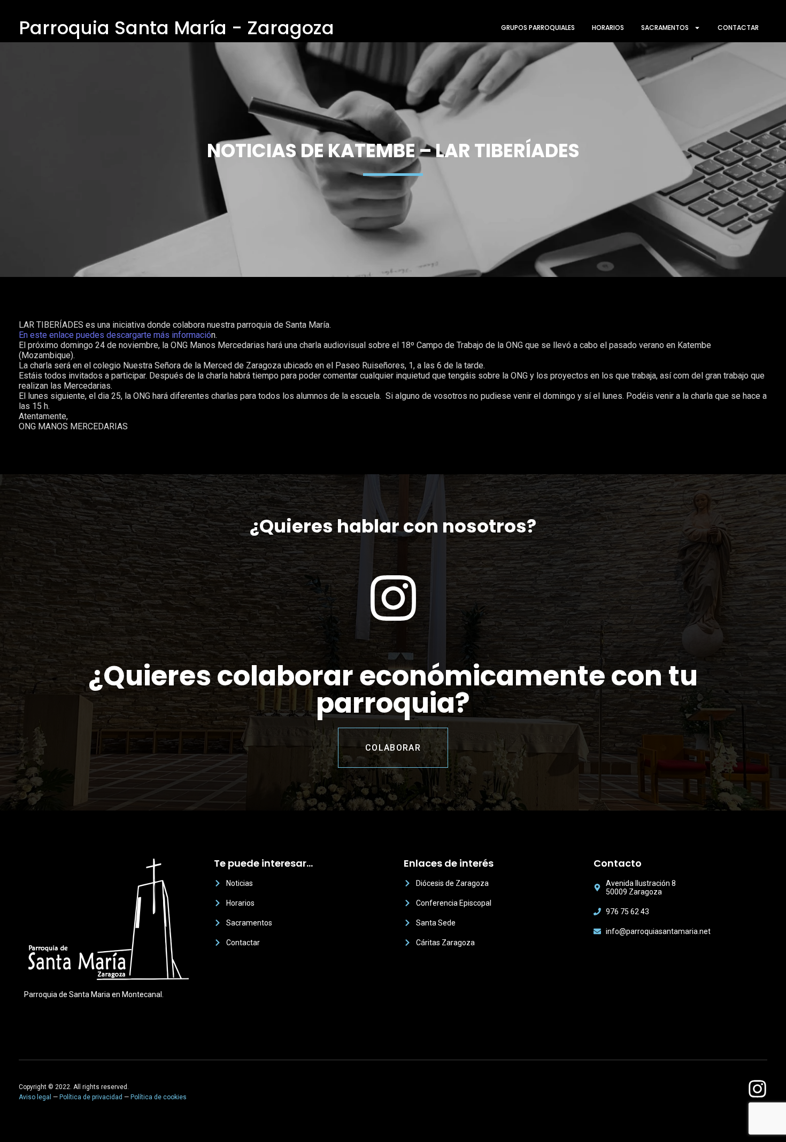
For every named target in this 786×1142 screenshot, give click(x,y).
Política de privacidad (90, 1097)
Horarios (608, 27)
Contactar (738, 27)
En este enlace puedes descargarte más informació (115, 335)
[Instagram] (757, 1089)
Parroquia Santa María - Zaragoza (176, 28)
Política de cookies (158, 1097)
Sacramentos (665, 27)
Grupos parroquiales (538, 27)
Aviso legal (35, 1097)
